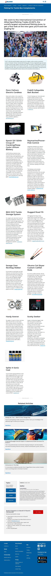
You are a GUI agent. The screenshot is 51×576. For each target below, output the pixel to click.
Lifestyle (14, 5)
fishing (10, 495)
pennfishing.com (10, 118)
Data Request (18, 566)
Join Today (38, 512)
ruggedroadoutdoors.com (38, 241)
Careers (16, 556)
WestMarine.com (16, 521)
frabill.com (30, 109)
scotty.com (42, 345)
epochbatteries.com (13, 177)
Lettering (28, 558)
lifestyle (11, 490)
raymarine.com (39, 188)
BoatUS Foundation (19, 551)
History (16, 548)
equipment (10, 500)
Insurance (28, 547)
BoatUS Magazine (7, 5)
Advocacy (17, 554)
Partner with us (7, 560)
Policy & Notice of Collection (19, 563)
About (16, 546)
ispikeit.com (16, 393)
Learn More (40, 554)
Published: (22, 482)
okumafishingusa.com (37, 294)
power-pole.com (31, 190)
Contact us (6, 546)
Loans (27, 555)
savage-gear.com (18, 289)
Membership (28, 552)
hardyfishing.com (10, 341)
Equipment (24, 5)
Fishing (19, 5)
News (5, 551)
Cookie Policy (18, 569)
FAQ (27, 544)
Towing (27, 550)
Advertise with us (7, 557)
